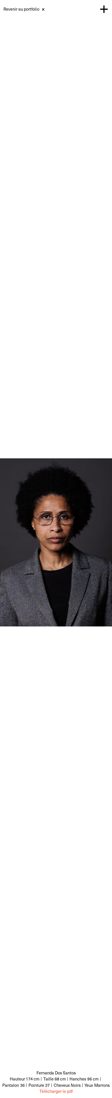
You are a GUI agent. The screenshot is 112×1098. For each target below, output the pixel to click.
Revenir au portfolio (21, 9)
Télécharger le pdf (56, 1091)
